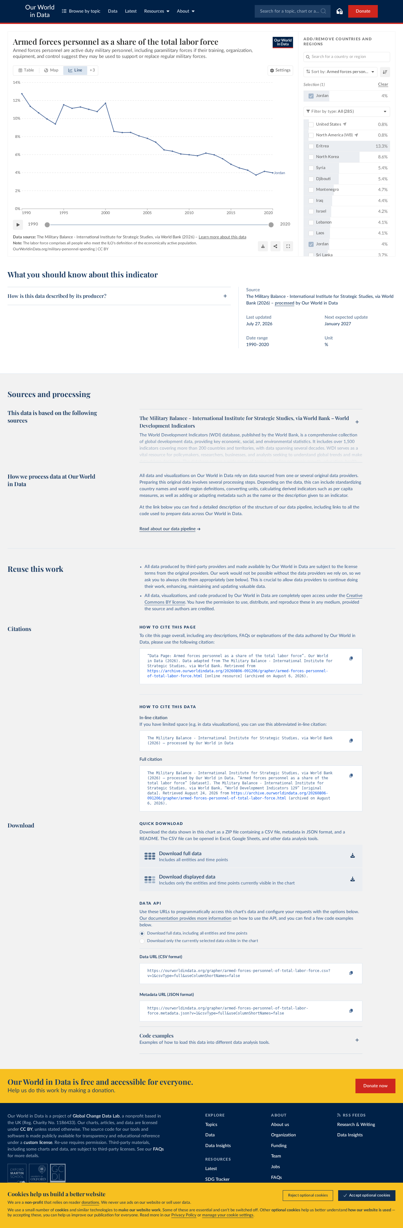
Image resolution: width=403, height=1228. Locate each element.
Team (276, 1156)
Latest (131, 11)
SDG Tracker (217, 1179)
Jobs (275, 1167)
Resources (154, 11)
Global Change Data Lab (96, 1116)
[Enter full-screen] (288, 246)
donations (90, 1203)
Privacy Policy (183, 1215)
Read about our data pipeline (167, 529)
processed (284, 303)
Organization (283, 1135)
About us (280, 1125)
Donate (363, 11)
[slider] (47, 225)
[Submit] (322, 11)
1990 (33, 224)
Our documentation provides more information (185, 918)
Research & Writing (356, 1125)
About (183, 11)
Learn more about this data (222, 237)
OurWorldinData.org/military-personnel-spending (54, 249)
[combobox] (293, 11)
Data (112, 11)
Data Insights (218, 1146)
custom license (38, 1142)
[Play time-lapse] (18, 225)
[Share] (275, 246)
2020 (285, 224)
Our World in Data (39, 11)
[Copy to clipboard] (344, 659)
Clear (383, 84)
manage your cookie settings (227, 1215)
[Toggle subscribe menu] (339, 11)
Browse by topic (84, 11)
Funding (279, 1146)
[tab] (26, 70)
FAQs (158, 1149)
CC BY (103, 249)
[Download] (263, 246)
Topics (211, 1125)
